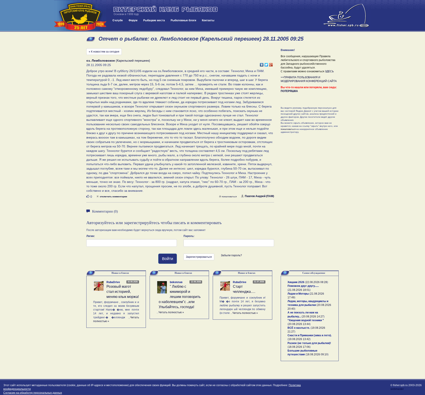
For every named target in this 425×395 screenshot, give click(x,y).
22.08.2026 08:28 (316, 282)
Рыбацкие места (154, 20)
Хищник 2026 (296, 282)
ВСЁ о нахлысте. (299, 327)
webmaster (397, 389)
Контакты (208, 20)
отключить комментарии (113, 196)
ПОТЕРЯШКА (289, 91)
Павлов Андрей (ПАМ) (259, 196)
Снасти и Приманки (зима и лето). (310, 335)
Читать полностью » (171, 312)
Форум (133, 20)
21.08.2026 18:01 (299, 289)
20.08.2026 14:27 (313, 316)
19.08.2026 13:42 (299, 339)
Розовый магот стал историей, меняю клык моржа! (122, 292)
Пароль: (189, 236)
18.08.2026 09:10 (317, 354)
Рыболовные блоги (183, 20)
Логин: (90, 236)
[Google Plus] (271, 63)
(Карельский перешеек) (118, 60)
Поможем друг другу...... (303, 285)
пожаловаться (229, 196)
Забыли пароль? (231, 255)
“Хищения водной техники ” (306, 320)
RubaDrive (113, 282)
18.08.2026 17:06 (299, 346)
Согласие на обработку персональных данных (32, 392)
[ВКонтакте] (261, 63)
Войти (167, 258)
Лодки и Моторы (298, 293)
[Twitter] (266, 63)
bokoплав (176, 282)
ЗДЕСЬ (329, 71)
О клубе (117, 20)
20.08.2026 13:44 (299, 324)
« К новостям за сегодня (104, 51)
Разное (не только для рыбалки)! (309, 343)
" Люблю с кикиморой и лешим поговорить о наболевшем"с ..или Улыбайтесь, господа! (180, 297)
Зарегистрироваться (199, 256)
